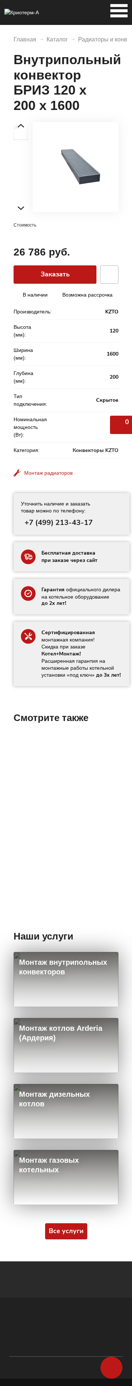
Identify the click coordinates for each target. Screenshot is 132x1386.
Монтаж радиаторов (48, 473)
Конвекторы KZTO (95, 450)
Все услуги (66, 1231)
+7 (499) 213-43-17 (59, 522)
